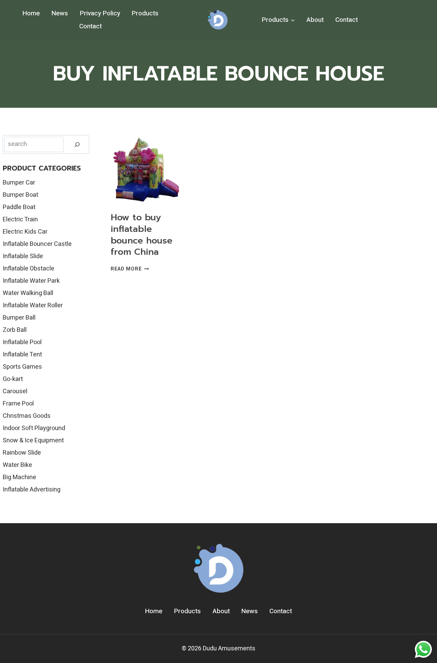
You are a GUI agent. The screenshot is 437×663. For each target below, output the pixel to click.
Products (145, 13)
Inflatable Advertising (31, 489)
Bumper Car (19, 182)
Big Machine (19, 477)
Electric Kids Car (25, 231)
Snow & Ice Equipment (33, 440)
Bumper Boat (20, 195)
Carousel (15, 391)
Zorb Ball (15, 330)
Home (31, 13)
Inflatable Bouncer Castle (37, 244)
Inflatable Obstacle (28, 268)
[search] (77, 144)
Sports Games (22, 366)
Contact (90, 26)
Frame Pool (18, 403)
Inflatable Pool (22, 342)
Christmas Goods (27, 416)
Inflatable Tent (22, 354)
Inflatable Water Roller (33, 305)
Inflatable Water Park (31, 280)
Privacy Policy (100, 13)
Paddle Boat (19, 207)
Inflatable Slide (23, 256)
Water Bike (17, 465)
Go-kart (13, 379)
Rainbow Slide (22, 452)
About (315, 20)
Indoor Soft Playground (34, 428)
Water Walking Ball (28, 293)
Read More (130, 268)
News (60, 13)
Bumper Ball (19, 317)
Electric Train (20, 219)
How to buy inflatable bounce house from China (141, 235)
